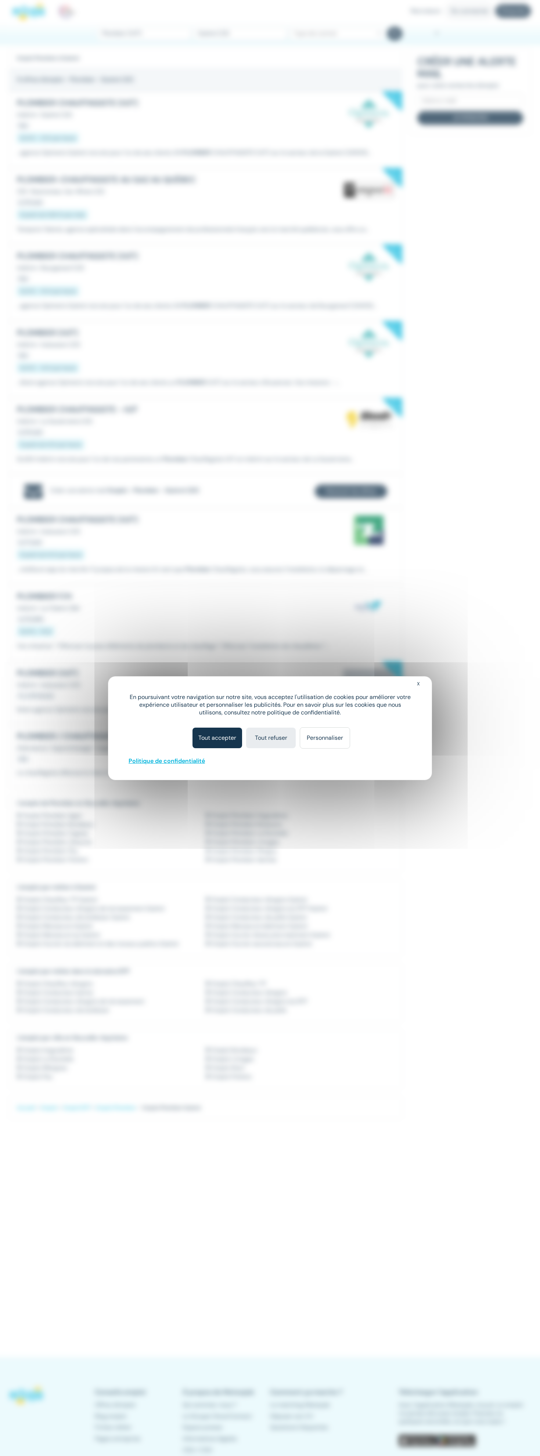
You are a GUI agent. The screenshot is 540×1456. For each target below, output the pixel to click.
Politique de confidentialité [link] (167, 761)
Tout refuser (271, 738)
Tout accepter (217, 738)
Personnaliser (325, 738)
